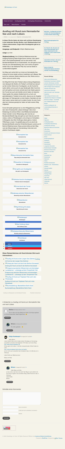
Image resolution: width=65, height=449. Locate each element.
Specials (46, 170)
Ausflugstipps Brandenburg (35, 21)
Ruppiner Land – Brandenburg (51, 164)
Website (20, 413)
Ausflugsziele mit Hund (49, 125)
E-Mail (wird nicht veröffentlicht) (28, 410)
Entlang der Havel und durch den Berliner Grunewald (21, 266)
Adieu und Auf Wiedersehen (50, 79)
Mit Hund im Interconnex (49, 149)
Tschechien (47, 175)
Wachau (46, 183)
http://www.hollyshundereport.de (12, 344)
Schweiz (46, 166)
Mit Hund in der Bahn (49, 151)
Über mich (6, 24)
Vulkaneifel (46, 181)
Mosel (45, 153)
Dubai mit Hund (47, 134)
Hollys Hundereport (14, 336)
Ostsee (45, 160)
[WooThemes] (58, 438)
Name (23, 407)
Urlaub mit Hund (8, 21)
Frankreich (46, 140)
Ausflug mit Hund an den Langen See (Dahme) (22, 260)
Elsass (45, 136)
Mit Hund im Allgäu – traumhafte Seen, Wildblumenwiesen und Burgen (51, 101)
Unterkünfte (48, 21)
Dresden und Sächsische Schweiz (52, 133)
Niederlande (47, 157)
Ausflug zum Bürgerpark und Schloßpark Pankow (14, 293)
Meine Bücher (15, 24)
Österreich (46, 159)
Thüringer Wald (47, 173)
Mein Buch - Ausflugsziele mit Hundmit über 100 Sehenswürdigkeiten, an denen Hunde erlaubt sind (52, 33)
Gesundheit (47, 142)
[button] (8, 244)
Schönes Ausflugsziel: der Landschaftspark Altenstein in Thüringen (51, 107)
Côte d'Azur (47, 129)
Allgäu (45, 118)
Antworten (7, 317)
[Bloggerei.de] (6, 427)
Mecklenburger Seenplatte (50, 147)
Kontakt (23, 24)
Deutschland (47, 131)
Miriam (5, 37)
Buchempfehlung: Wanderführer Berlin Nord (18, 288)
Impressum (38, 436)
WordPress (44, 438)
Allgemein (19, 37)
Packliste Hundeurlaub (35, 293)
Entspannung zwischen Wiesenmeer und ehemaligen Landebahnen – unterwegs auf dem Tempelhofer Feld (21, 273)
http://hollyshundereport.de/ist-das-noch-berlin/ (15, 349)
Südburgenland (47, 172)
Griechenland (47, 144)
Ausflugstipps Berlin (20, 21)
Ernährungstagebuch (49, 138)
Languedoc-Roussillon (49, 146)
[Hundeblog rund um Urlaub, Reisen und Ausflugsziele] (11, 7)
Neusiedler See (47, 155)
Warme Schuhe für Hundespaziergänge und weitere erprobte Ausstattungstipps (52, 69)
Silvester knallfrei (48, 168)
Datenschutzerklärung (46, 436)
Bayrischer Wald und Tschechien (51, 127)
